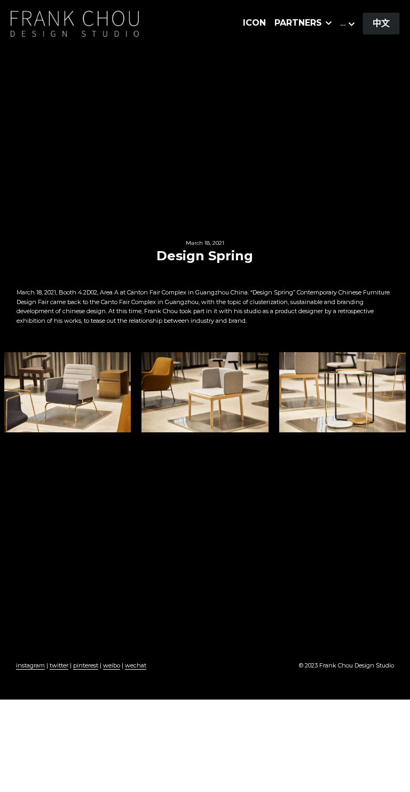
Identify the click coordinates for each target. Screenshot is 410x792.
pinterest (85, 665)
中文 (381, 23)
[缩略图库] (67, 392)
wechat (135, 665)
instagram (30, 665)
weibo (111, 665)
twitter (59, 665)
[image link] (75, 22)
